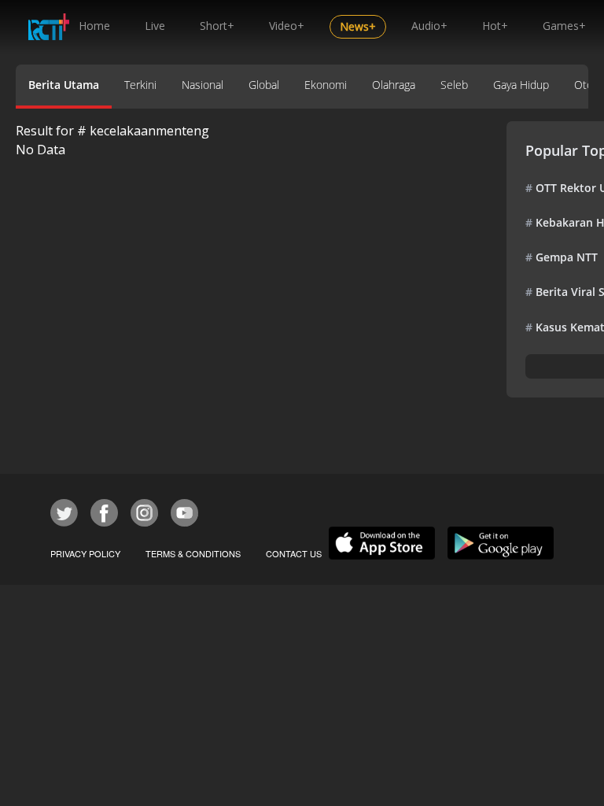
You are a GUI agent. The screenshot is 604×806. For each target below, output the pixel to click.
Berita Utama (63, 84)
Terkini (140, 84)
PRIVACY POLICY (85, 553)
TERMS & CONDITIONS (193, 553)
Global (264, 84)
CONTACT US (294, 553)
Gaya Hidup (521, 84)
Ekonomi (325, 84)
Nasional (202, 84)
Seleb (454, 84)
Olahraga (393, 84)
